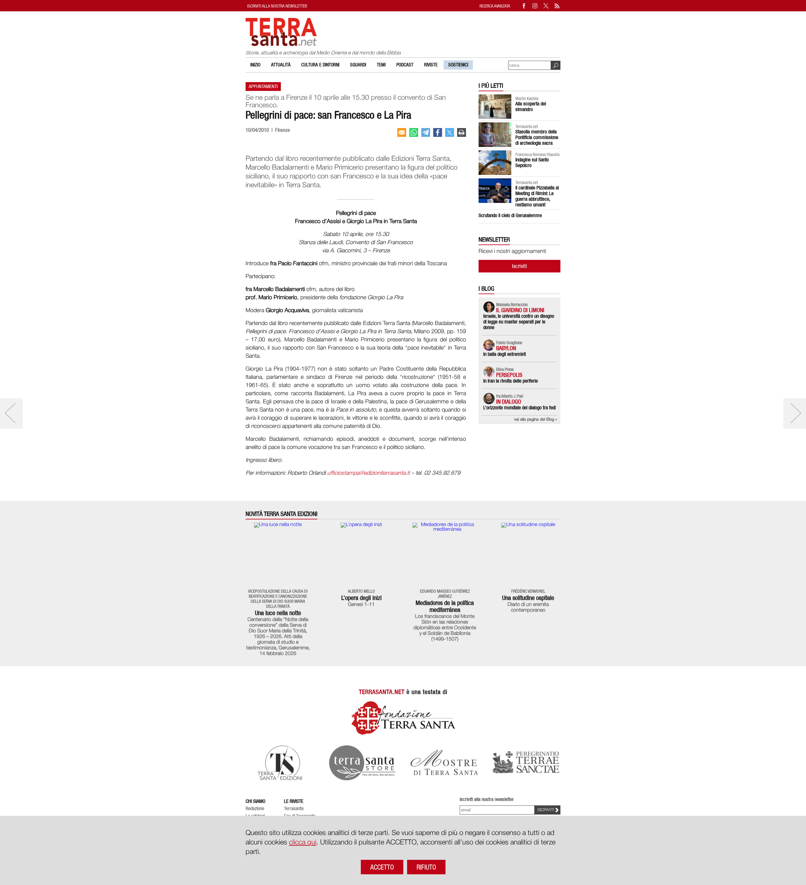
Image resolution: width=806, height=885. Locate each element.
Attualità (281, 65)
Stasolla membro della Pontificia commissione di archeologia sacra (536, 137)
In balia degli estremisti (504, 354)
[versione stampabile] (461, 132)
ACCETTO (382, 867)
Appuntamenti (263, 86)
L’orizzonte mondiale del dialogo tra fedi (519, 408)
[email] (401, 132)
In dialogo (508, 401)
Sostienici (458, 65)
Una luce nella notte (278, 613)
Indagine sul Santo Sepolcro (532, 162)
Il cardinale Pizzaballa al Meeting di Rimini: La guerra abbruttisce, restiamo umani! (537, 196)
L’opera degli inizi (361, 598)
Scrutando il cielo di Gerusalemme (510, 215)
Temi (381, 65)
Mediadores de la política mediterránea (445, 606)
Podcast (404, 65)
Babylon (506, 348)
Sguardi (358, 65)
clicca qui (302, 842)
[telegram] (425, 132)
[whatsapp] (413, 132)
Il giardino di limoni (520, 310)
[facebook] (437, 132)
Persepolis (509, 375)
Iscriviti (519, 266)
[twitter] (449, 132)
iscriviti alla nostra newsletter (277, 5)
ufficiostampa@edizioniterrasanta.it (368, 473)
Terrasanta (294, 808)
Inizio (255, 65)
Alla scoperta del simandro (530, 106)
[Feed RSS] (557, 5)
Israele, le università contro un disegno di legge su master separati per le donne (518, 321)
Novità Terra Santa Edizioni (281, 514)
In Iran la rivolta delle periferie (510, 381)
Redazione (255, 808)
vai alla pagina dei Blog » (535, 419)
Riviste (431, 65)
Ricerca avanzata (495, 5)
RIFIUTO (426, 867)
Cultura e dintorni (320, 65)
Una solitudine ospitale (528, 598)
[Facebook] (524, 5)
